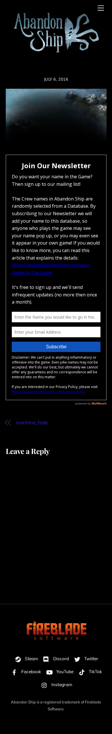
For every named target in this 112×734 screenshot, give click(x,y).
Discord (60, 658)
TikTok (95, 671)
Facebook (30, 671)
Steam (31, 658)
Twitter (90, 658)
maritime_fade (32, 422)
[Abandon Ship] (55, 57)
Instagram (61, 684)
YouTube (64, 671)
